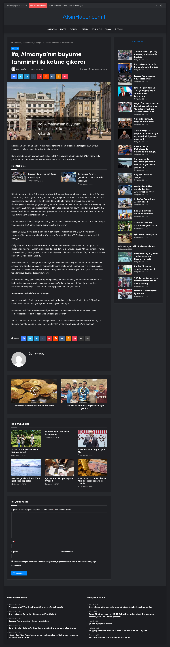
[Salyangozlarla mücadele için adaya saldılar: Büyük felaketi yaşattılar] (125, 163)
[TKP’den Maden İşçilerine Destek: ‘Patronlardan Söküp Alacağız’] (125, 282)
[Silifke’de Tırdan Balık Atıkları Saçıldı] (125, 203)
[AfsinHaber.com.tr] (85, 16)
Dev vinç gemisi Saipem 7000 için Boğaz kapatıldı (25, 479)
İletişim (119, 29)
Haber (63, 29)
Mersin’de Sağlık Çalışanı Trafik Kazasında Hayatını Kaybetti (146, 256)
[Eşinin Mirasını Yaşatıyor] (125, 238)
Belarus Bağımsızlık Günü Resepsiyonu (57, 432)
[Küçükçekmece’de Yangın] (125, 178)
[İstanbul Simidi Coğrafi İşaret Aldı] (92, 438)
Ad (13, 542)
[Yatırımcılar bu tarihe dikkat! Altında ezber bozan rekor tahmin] (92, 467)
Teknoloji (97, 29)
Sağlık (85, 29)
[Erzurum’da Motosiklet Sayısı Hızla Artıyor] (19, 177)
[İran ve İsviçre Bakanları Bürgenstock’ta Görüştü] (125, 68)
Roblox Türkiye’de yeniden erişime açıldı (144, 267)
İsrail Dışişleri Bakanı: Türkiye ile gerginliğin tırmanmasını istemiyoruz (144, 92)
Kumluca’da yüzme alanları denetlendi (143, 212)
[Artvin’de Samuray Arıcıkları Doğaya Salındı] (26, 438)
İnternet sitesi (67, 552)
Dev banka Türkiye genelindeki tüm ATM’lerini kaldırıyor (90, 177)
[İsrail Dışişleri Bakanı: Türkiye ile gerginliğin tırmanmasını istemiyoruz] (125, 91)
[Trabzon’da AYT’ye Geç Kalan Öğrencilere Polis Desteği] (125, 55)
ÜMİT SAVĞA (21, 69)
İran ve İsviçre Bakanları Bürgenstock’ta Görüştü (146, 65)
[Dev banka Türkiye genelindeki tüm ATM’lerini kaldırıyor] (68, 177)
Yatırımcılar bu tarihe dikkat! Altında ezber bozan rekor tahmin (92, 481)
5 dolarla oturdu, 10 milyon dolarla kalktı (144, 120)
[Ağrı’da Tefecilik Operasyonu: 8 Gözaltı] (59, 467)
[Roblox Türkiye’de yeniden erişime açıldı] (125, 270)
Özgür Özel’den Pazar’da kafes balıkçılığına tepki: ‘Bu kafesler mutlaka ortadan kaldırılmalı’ (146, 107)
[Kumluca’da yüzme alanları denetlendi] (125, 214)
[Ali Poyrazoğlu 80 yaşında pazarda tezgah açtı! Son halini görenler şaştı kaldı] (125, 134)
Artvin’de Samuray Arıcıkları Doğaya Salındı (25, 450)
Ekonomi (74, 29)
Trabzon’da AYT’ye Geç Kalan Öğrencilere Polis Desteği (145, 54)
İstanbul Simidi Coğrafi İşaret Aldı (92, 450)
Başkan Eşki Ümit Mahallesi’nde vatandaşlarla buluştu (145, 149)
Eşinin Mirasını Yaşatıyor (146, 234)
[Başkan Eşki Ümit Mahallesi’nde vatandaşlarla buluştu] (125, 150)
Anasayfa (52, 29)
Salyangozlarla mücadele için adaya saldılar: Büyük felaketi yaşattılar (145, 163)
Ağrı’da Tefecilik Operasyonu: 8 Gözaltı (59, 479)
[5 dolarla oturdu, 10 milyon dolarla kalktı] (125, 123)
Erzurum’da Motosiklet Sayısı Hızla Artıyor (66, 6)
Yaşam (108, 29)
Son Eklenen (138, 41)
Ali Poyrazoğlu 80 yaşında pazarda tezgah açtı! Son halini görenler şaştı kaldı (146, 134)
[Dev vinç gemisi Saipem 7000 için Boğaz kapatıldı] (26, 467)
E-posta (15, 552)
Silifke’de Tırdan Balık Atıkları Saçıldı (144, 200)
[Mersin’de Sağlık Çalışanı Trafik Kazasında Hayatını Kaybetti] (125, 257)
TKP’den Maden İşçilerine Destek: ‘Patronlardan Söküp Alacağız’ (146, 281)
